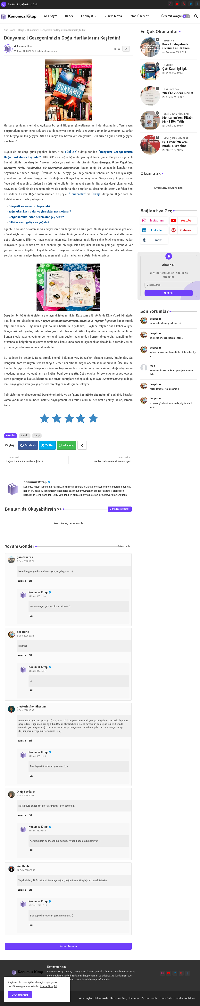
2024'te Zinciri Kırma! (177, 93)
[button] (186, 16)
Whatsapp (68, 445)
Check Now (46, 986)
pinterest (186, 230)
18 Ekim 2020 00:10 (26, 870)
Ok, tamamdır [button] (20, 994)
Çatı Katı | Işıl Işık (174, 69)
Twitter (50, 445)
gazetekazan (25, 557)
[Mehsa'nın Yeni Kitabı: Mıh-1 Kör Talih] (150, 120)
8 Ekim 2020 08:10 (37, 830)
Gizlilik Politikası (184, 998)
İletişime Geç (118, 998)
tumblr (157, 240)
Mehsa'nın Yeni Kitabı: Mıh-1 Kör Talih (177, 120)
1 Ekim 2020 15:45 (25, 710)
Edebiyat (87, 16)
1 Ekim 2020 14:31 (25, 636)
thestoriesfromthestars (32, 706)
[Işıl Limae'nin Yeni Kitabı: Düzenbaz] (150, 145)
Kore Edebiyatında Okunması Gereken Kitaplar (176, 46)
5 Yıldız (25, 435)
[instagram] (170, 3)
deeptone (23, 632)
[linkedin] (190, 3)
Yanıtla (22, 580)
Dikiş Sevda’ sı (26, 792)
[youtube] (177, 3)
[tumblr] (197, 3)
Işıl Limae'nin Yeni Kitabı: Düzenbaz (175, 144)
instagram (157, 220)
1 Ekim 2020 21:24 (37, 596)
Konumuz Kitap (35, 482)
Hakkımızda (101, 998)
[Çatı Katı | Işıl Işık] (150, 71)
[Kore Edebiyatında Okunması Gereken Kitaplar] (150, 47)
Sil (30, 580)
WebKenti (23, 866)
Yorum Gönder (68, 946)
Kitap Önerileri (139, 16)
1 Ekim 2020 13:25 (25, 561)
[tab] (50, 16)
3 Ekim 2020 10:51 (25, 795)
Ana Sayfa (50, 16)
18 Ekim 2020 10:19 (38, 905)
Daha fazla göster (119, 508)
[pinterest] (183, 3)
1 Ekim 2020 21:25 (37, 756)
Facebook (30, 445)
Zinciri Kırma (113, 16)
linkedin (156, 230)
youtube (186, 220)
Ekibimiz (134, 998)
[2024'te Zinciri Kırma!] (150, 96)
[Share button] (82, 445)
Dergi (21, 30)
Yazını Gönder (150, 998)
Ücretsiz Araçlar (172, 16)
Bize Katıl (166, 998)
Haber (69, 16)
